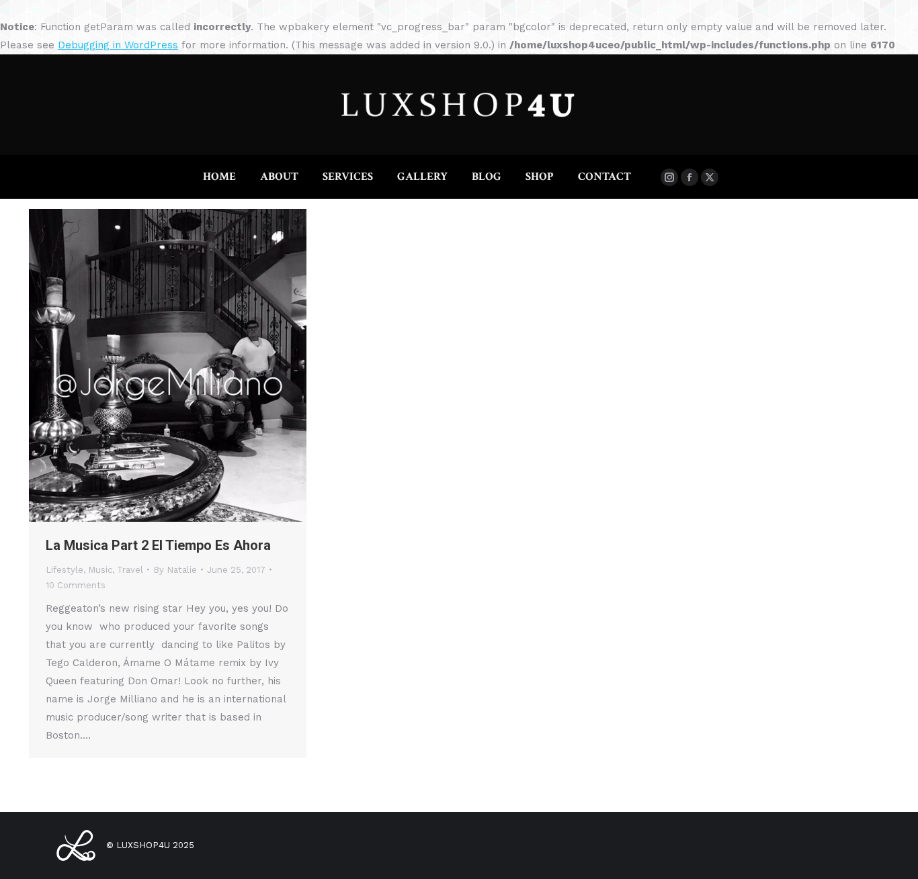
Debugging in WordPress (118, 45)
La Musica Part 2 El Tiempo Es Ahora (158, 545)
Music (100, 570)
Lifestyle (64, 570)
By (175, 570)
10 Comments (76, 585)
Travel (130, 570)
